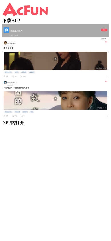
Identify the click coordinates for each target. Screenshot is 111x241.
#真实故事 (31, 72)
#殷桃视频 (25, 112)
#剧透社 (17, 72)
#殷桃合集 (17, 112)
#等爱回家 (23, 72)
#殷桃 (31, 112)
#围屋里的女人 (8, 72)
